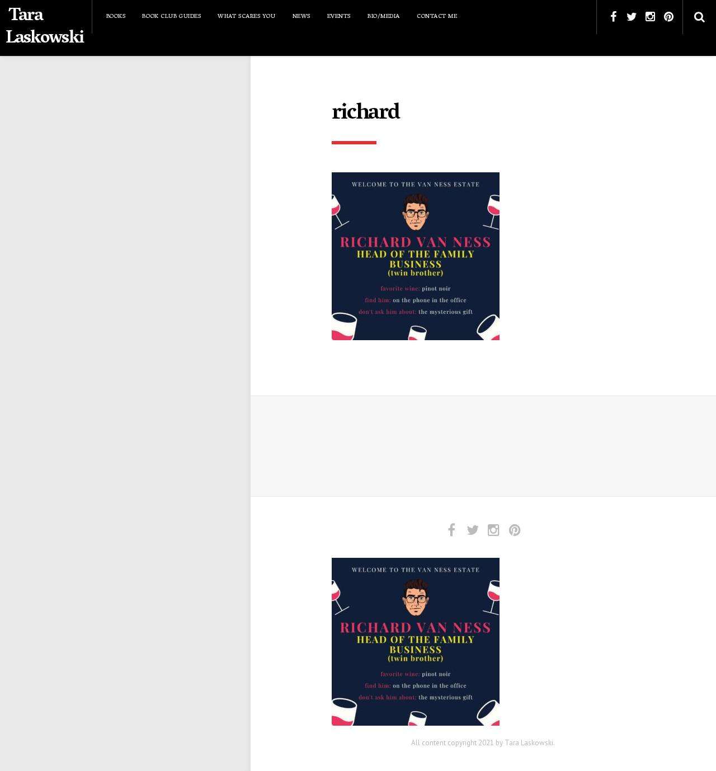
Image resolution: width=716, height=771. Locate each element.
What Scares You (246, 16)
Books (116, 16)
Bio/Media (384, 16)
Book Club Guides (171, 16)
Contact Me (437, 16)
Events (339, 16)
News (301, 16)
